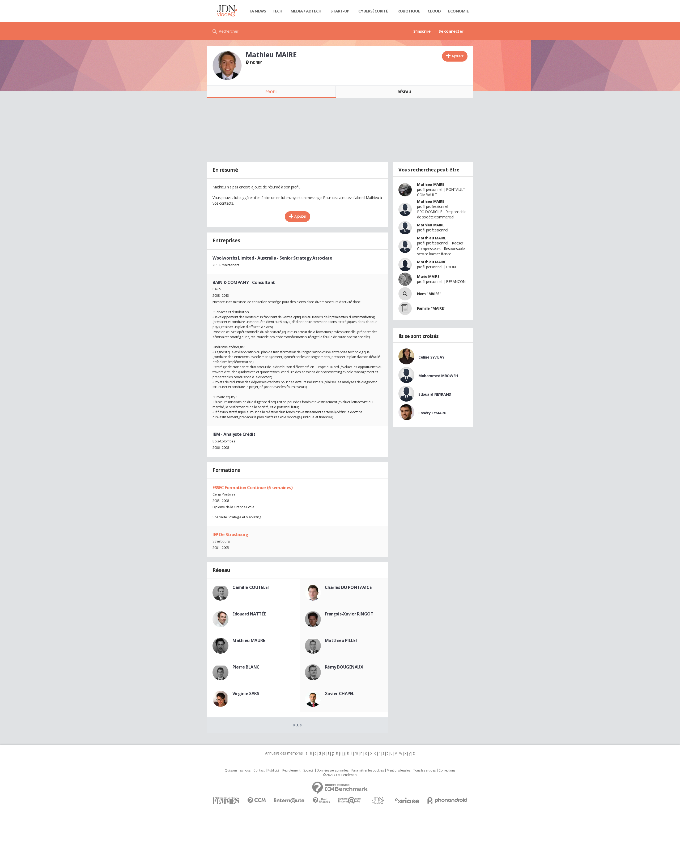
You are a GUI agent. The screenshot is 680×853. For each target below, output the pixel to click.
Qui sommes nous (237, 770)
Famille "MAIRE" (431, 308)
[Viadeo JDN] (378, 800)
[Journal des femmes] (225, 800)
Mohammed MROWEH (438, 375)
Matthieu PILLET (341, 640)
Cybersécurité (373, 11)
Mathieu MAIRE (430, 184)
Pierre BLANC (246, 667)
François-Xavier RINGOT (349, 614)
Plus (297, 725)
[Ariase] (407, 800)
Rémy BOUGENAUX (344, 667)
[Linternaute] (289, 800)
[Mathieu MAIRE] (227, 65)
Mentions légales (398, 770)
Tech (277, 11)
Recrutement (291, 770)
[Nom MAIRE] (405, 293)
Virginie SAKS (245, 693)
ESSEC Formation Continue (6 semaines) (252, 487)
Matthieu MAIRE (431, 237)
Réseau (404, 91)
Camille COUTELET (251, 587)
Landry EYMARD (432, 412)
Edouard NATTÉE (249, 614)
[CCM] (256, 800)
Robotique (408, 11)
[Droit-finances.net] (321, 800)
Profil (271, 91)
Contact (258, 770)
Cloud (434, 11)
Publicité (273, 770)
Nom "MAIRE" (429, 293)
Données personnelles (332, 770)
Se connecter (451, 31)
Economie (458, 11)
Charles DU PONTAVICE (348, 587)
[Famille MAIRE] (405, 308)
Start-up (339, 11)
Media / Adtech (306, 11)
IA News (258, 11)
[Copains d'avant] (349, 800)
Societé (308, 770)
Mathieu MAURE (248, 640)
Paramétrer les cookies (367, 770)
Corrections (447, 770)
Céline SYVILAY (431, 357)
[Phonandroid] (447, 800)
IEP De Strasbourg (230, 534)
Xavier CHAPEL (340, 693)
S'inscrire (422, 31)
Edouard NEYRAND (434, 394)
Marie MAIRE (428, 276)
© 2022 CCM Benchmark (340, 775)
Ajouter (458, 55)
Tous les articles (424, 770)
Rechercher (229, 31)
